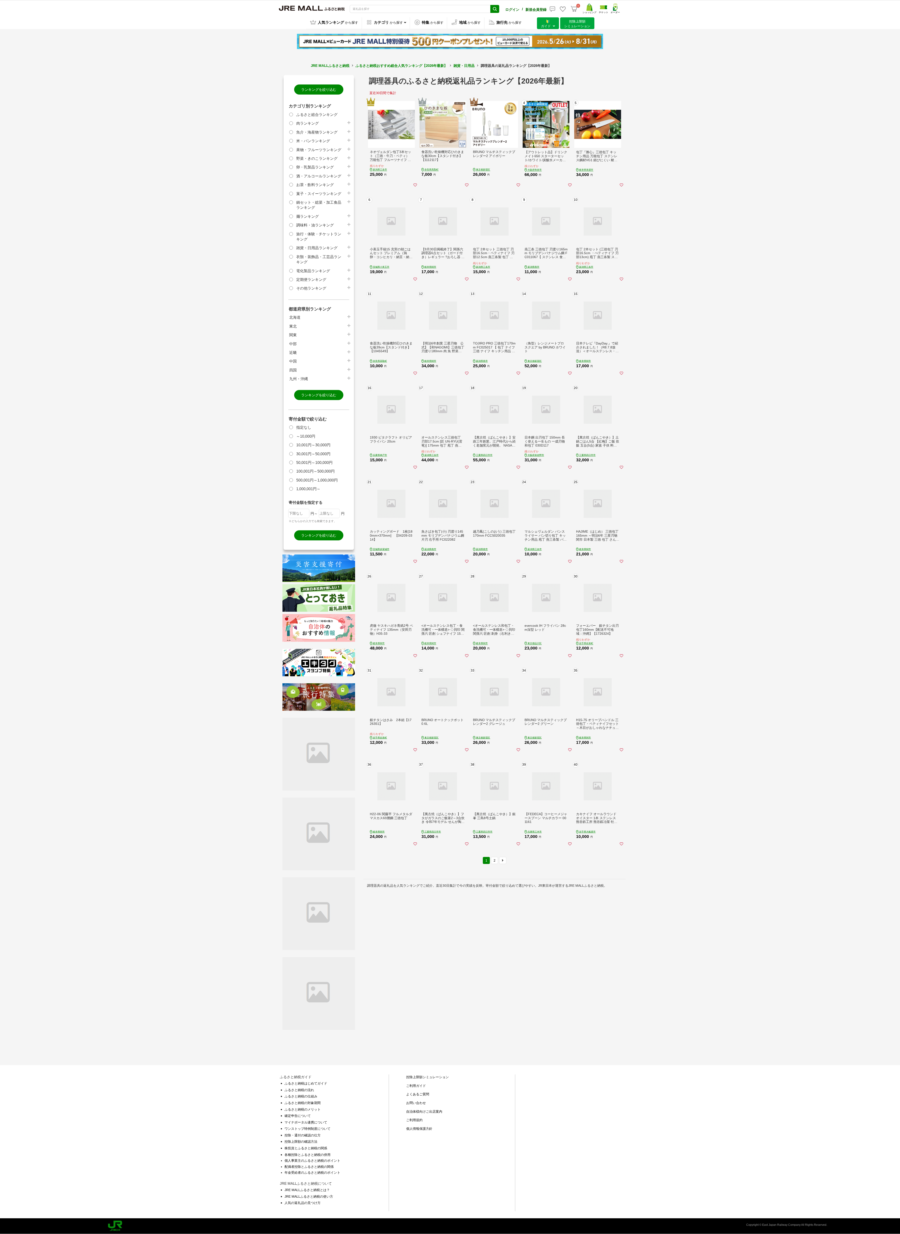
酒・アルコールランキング (318, 176)
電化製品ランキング (313, 271)
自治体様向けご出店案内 (424, 1111)
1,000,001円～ (308, 489)
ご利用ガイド (416, 1086)
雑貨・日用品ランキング (317, 248)
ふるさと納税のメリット (303, 1109)
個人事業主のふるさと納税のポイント (312, 1160)
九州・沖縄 (298, 379)
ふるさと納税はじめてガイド (306, 1083)
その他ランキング (311, 288)
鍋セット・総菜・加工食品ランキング (318, 205)
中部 (293, 344)
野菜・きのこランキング (317, 158)
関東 (293, 335)
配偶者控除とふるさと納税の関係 (309, 1167)
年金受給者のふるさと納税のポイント (312, 1172)
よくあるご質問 (417, 1094)
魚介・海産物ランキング (317, 132)
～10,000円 (305, 436)
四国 (293, 370)
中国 (293, 361)
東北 (293, 326)
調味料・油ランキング (315, 225)
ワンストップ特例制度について (307, 1129)
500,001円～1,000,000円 (317, 480)
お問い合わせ (416, 1103)
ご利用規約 (414, 1120)
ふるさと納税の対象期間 (303, 1103)
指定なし (303, 427)
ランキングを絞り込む (318, 90)
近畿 (293, 353)
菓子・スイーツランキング (318, 194)
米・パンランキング (313, 141)
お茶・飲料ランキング (315, 185)
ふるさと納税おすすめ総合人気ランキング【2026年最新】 (401, 66)
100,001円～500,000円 (315, 471)
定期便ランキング (311, 280)
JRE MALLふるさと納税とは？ (307, 1190)
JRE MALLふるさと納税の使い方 (309, 1196)
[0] (574, 9)
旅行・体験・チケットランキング (318, 236)
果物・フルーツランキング (318, 150)
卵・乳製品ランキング (315, 167)
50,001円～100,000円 (314, 463)
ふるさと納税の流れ (299, 1090)
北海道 (294, 317)
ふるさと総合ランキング (317, 115)
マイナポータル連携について (306, 1122)
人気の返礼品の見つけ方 (303, 1203)
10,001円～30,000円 (313, 445)
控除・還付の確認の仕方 (303, 1135)
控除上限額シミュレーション (427, 1077)
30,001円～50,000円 (313, 454)
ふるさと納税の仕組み (301, 1096)
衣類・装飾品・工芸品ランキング (318, 259)
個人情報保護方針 (419, 1129)
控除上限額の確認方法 (301, 1141)
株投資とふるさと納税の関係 (306, 1148)
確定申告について (298, 1116)
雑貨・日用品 (464, 66)
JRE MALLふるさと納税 (330, 66)
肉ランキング (307, 123)
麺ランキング (307, 216)
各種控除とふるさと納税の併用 (307, 1155)
